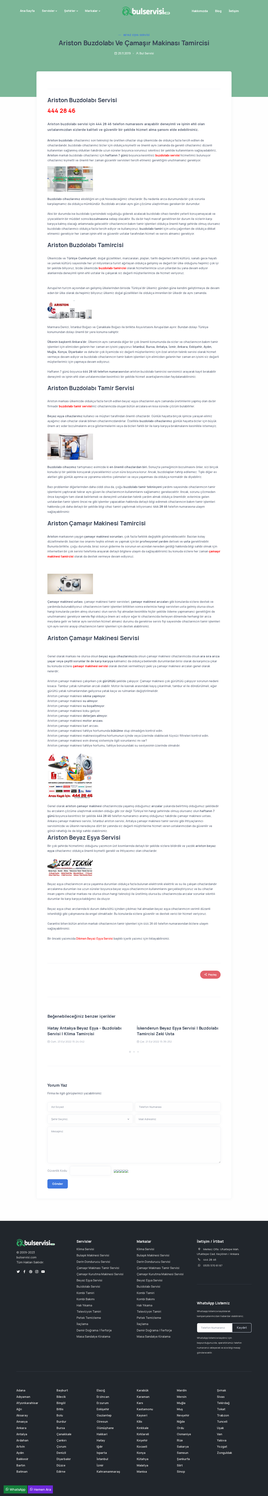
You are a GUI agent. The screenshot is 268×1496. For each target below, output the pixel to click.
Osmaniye (184, 1434)
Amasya (22, 1422)
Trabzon (223, 1415)
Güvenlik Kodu (57, 1171)
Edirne (61, 1472)
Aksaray (22, 1415)
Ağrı (19, 1409)
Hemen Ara (42, 1489)
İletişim (234, 11)
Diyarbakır (64, 1459)
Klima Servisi (85, 1249)
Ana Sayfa (27, 11)
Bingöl (61, 1403)
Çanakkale (64, 1434)
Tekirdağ (223, 1403)
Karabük (143, 1390)
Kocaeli (142, 1447)
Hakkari (102, 1434)
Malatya (142, 1465)
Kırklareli (143, 1434)
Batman (22, 1472)
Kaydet (242, 1328)
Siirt (180, 1465)
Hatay (101, 1440)
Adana (20, 1390)
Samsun (182, 1453)
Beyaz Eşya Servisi (136, 35)
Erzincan (103, 1397)
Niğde (181, 1422)
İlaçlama (82, 1324)
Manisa (142, 1472)
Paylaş (212, 974)
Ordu (180, 1428)
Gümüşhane (105, 1428)
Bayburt (62, 1390)
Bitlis (60, 1409)
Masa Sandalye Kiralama (93, 1337)
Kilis (139, 1422)
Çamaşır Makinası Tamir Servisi (98, 1268)
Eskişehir (103, 1409)
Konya (141, 1453)
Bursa (61, 1428)
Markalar (91, 11)
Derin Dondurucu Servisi (93, 1262)
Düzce (61, 1465)
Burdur (61, 1422)
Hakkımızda (200, 11)
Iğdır (100, 1447)
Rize (180, 1440)
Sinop (181, 1472)
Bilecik (61, 1397)
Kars (140, 1403)
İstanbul (102, 1459)
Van (219, 1434)
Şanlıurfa (183, 1459)
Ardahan (22, 1440)
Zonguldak (224, 1453)
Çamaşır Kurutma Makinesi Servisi (100, 1274)
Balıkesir (22, 1459)
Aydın (20, 1453)
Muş (180, 1409)
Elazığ (101, 1390)
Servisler (48, 11)
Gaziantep (104, 1415)
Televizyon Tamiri (89, 1312)
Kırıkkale (143, 1428)
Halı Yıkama (84, 1305)
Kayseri (142, 1415)
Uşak (220, 1428)
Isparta (102, 1453)
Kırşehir (142, 1440)
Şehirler (69, 11)
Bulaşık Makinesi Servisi (93, 1255)
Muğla (181, 1403)
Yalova (221, 1440)
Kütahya (142, 1459)
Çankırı (62, 1440)
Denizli (61, 1453)
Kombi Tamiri (85, 1293)
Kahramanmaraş (108, 1472)
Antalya (21, 1434)
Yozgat (222, 1447)
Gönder (57, 1184)
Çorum (61, 1447)
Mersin (182, 1397)
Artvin (20, 1447)
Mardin (182, 1390)
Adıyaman (23, 1397)
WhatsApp (17, 1489)
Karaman (143, 1397)
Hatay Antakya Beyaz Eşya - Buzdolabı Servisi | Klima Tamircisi (84, 1031)
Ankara (21, 1428)
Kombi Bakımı (86, 1299)
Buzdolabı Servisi (88, 1287)
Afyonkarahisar (27, 1403)
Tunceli (222, 1422)
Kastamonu (145, 1409)
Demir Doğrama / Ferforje (94, 1330)
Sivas (221, 1397)
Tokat (221, 1409)
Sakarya (183, 1447)
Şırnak (221, 1390)
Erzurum (103, 1403)
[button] (130, 1052)
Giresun (102, 1422)
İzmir (100, 1465)
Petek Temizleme (89, 1318)
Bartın (20, 1465)
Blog (218, 11)
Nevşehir (183, 1415)
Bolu (60, 1415)
